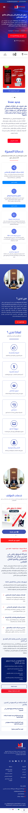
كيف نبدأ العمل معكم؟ (17, 729)
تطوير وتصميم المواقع (14, 195)
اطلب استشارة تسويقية (14, 691)
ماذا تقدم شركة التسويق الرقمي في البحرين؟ (13, 709)
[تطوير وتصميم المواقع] (14, 191)
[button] (4, 7)
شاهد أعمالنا (14, 686)
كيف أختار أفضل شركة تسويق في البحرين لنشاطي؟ (14, 723)
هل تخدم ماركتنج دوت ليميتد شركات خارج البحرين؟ (13, 716)
